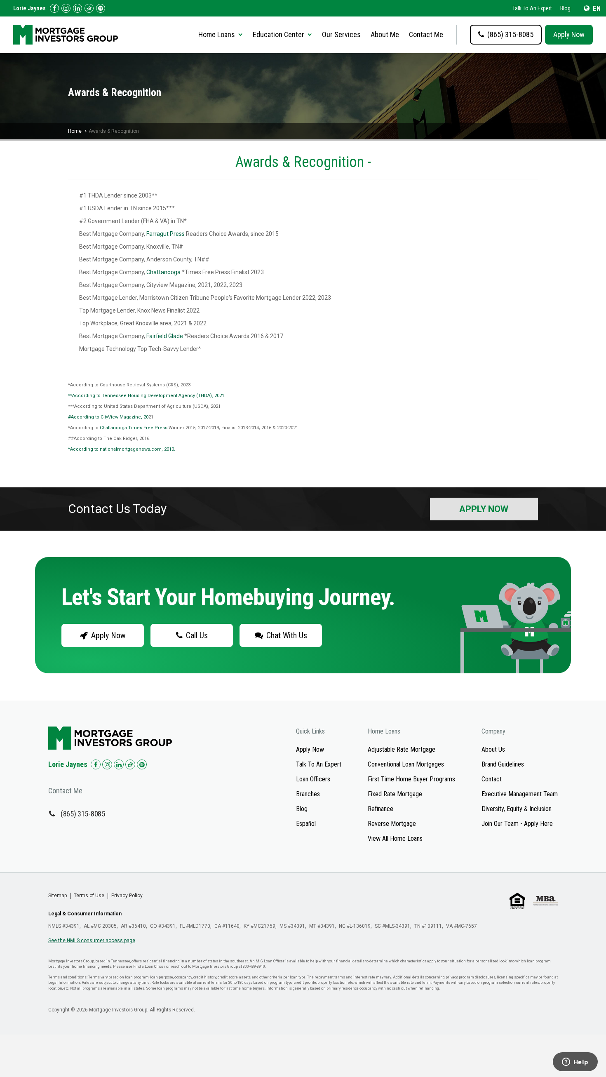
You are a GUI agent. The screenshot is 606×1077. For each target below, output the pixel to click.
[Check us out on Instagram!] (65, 8)
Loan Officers (313, 779)
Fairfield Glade (164, 336)
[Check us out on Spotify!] (142, 764)
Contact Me (426, 34)
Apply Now (569, 34)
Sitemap (57, 895)
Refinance (380, 809)
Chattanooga (163, 272)
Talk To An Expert (532, 8)
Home (75, 131)
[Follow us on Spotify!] (100, 8)
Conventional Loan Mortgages (406, 764)
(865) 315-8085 (83, 813)
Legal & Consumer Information (85, 914)
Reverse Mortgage (392, 824)
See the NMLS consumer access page (91, 940)
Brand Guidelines (503, 764)
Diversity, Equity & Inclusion (517, 809)
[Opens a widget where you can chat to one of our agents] (575, 1062)
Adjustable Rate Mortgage (401, 749)
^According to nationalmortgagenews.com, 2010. (121, 449)
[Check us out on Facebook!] (54, 8)
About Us (493, 749)
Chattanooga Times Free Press (133, 427)
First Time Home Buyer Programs (411, 779)
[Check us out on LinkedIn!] (77, 8)
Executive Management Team (520, 794)
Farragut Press (165, 233)
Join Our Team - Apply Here (517, 824)
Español (306, 824)
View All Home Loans (395, 838)
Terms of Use (89, 895)
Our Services (341, 34)
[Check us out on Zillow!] (89, 8)
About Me (385, 34)
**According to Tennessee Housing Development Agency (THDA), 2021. (146, 395)
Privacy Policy (127, 895)
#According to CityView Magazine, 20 (108, 417)
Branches (308, 794)
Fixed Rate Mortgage (395, 794)
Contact (492, 779)
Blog (565, 8)
